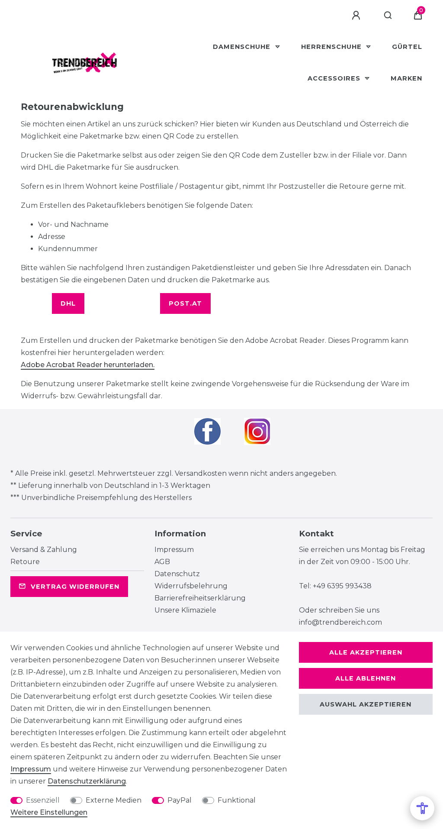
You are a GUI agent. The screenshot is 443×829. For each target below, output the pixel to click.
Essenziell (43, 800)
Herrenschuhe (332, 47)
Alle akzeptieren (365, 652)
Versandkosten (201, 473)
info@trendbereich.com (340, 622)
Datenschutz (177, 574)
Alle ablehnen (365, 678)
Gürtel (407, 47)
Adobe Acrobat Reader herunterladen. (87, 365)
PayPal (179, 800)
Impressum (174, 549)
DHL (68, 303)
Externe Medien (113, 800)
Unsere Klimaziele (185, 610)
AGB (162, 562)
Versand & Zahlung (43, 549)
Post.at (185, 303)
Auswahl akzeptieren (365, 704)
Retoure (25, 562)
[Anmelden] (357, 15)
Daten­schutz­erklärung (87, 781)
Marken (406, 78)
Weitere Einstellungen (48, 812)
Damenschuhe (243, 47)
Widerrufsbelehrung (191, 586)
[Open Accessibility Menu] (422, 808)
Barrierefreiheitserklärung (200, 598)
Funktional (237, 800)
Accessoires (335, 78)
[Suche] (388, 15)
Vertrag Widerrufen (75, 586)
